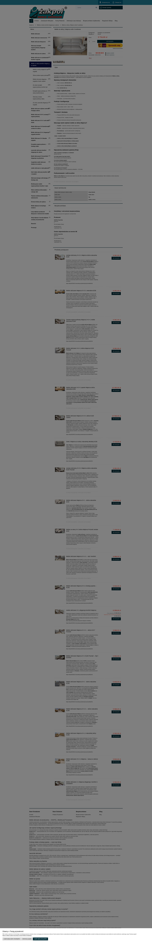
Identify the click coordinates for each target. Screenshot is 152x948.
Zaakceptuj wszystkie (40, 939)
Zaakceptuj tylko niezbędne (12, 939)
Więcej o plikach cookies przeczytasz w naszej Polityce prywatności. (17, 935)
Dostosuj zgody (26, 939)
